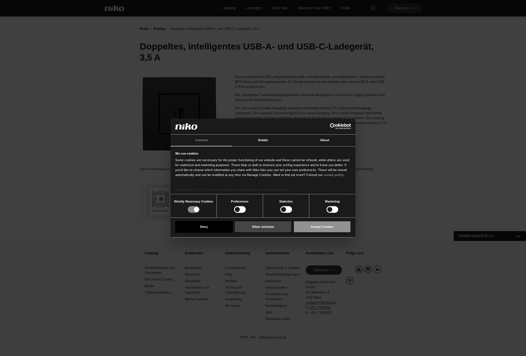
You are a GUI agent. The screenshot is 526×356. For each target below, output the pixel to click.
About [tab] (324, 140)
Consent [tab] (201, 140)
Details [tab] (263, 140)
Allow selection (263, 226)
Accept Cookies (322, 226)
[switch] (240, 209)
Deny (204, 226)
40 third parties (207, 189)
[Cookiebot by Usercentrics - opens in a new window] (333, 126)
